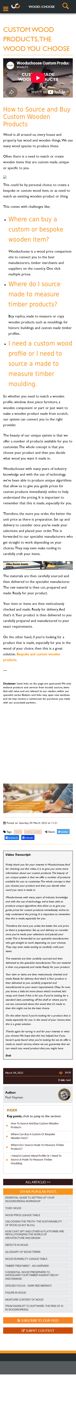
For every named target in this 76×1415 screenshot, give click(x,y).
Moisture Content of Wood (24, 1299)
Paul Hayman (14, 1097)
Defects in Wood (16, 1245)
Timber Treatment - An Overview (27, 1265)
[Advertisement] (38, 742)
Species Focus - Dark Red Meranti (28, 1285)
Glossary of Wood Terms (23, 1251)
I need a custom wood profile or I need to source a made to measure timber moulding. (36, 1159)
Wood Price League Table (22, 1215)
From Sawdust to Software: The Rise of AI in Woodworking (34, 1308)
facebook (13, 837)
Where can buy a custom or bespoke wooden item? (33, 1136)
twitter (64, 832)
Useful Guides (33, 832)
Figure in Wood (15, 1292)
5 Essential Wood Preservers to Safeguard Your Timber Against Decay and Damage (32, 1275)
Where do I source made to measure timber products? (37, 1147)
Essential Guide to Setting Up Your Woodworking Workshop (29, 1199)
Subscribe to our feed (39, 1320)
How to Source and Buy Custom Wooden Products (34, 1125)
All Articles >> (38, 1182)
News (18, 832)
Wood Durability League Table (26, 1258)
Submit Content (39, 1330)
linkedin (28, 837)
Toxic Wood (13, 1208)
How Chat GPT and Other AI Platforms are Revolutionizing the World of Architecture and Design (34, 1234)
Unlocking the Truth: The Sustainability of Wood (33, 1223)
